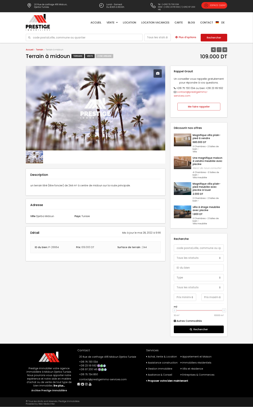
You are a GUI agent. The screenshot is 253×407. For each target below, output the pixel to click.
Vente (110, 22)
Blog (191, 22)
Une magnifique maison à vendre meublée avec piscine (207, 161)
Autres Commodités (189, 321)
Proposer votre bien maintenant (168, 381)
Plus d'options (187, 37)
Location (129, 22)
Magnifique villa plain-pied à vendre (206, 136)
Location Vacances (155, 22)
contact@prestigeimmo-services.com (103, 379)
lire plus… (59, 385)
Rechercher (214, 37)
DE (223, 22)
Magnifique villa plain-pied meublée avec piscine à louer (206, 187)
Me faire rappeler (199, 106)
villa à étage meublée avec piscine (206, 208)
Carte (179, 22)
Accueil (96, 22)
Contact (206, 22)
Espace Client (217, 5)
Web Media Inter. (46, 403)
